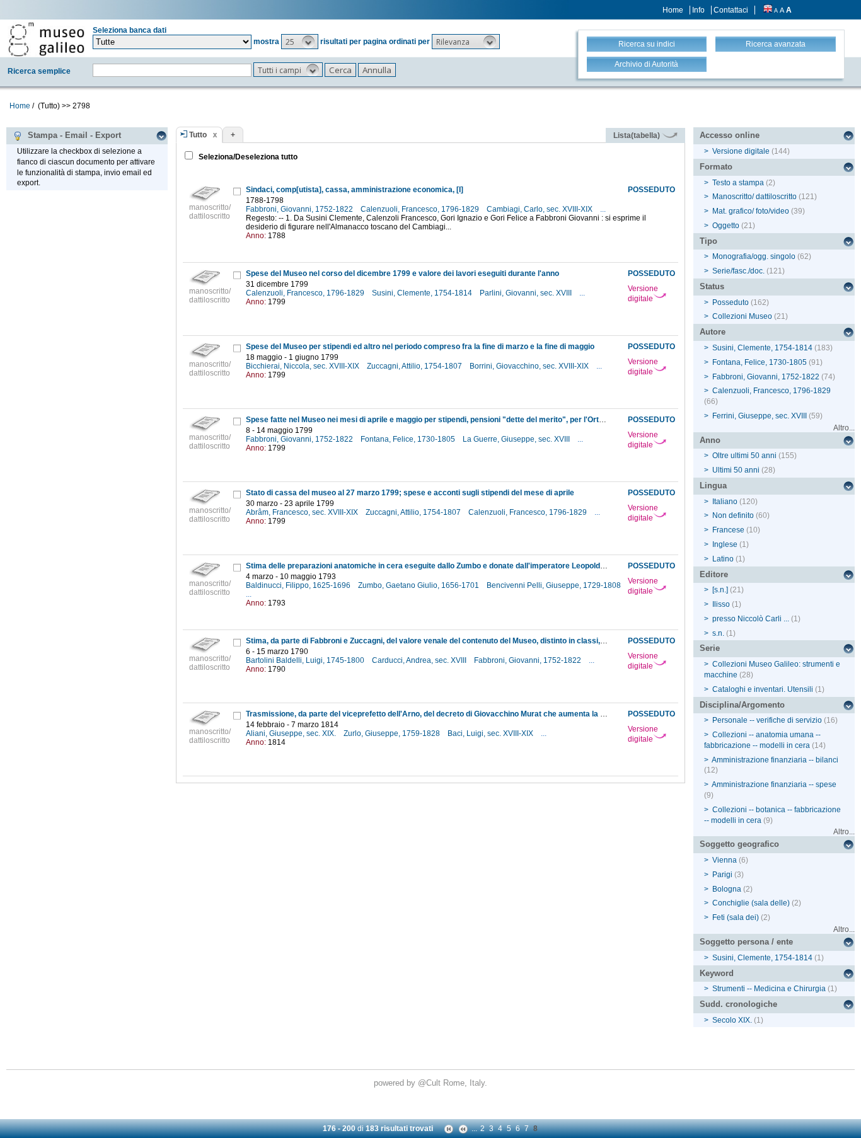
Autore (712, 331)
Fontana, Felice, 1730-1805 (409, 439)
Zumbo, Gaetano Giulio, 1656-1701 (419, 585)
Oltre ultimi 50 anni (744, 455)
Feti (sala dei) (735, 917)
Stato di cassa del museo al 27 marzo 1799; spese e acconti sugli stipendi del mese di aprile (410, 492)
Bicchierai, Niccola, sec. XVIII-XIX (303, 366)
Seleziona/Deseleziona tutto (247, 156)
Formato (716, 166)
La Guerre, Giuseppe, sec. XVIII (517, 439)
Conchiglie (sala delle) (751, 903)
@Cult (430, 1083)
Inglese (724, 544)
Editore (714, 574)
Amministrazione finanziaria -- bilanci (775, 760)
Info (698, 10)
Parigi (722, 874)
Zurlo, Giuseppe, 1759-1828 (393, 733)
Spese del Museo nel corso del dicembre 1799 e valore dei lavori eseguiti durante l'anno (402, 273)
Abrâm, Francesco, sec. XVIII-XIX (303, 512)
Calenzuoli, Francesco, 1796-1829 (421, 209)
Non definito (733, 515)
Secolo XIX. (732, 1020)
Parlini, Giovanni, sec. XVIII (527, 293)
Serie (710, 648)
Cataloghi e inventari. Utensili (762, 689)
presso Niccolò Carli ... (750, 618)
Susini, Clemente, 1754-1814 (423, 293)
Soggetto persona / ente (746, 941)
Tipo (708, 241)
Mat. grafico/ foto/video (750, 211)
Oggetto (725, 225)
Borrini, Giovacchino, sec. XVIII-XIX (530, 366)
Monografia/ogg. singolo (753, 256)
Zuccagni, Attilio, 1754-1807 (415, 366)
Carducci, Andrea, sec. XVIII (420, 660)
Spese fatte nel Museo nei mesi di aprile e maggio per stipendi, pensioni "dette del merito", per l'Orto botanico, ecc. (450, 419)
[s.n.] (720, 589)
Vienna (724, 860)
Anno (710, 440)
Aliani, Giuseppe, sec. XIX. (292, 733)
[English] (767, 10)
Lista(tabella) (637, 135)
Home (672, 10)
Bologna (726, 889)
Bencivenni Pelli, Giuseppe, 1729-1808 (555, 585)
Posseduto (730, 302)
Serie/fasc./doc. (738, 271)
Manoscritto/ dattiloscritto (754, 196)
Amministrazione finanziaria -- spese (774, 784)
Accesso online (730, 135)
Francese (728, 530)
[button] (299, 41)
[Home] (46, 39)
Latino (723, 559)
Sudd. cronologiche (738, 1004)
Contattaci (731, 10)
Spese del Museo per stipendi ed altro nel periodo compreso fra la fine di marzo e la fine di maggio (420, 346)
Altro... (844, 427)
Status (712, 286)
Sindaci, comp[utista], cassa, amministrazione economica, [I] (354, 189)
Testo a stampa (738, 182)
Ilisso (721, 604)
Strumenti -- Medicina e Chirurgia (769, 988)
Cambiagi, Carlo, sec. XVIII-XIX (540, 209)
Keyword (717, 973)
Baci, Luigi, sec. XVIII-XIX (491, 733)
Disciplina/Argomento (742, 705)
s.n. (718, 633)
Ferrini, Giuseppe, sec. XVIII (759, 415)
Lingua (713, 485)
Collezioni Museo (742, 316)
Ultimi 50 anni (736, 470)
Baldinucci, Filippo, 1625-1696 (299, 585)
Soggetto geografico (739, 844)
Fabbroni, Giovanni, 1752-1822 (300, 209)
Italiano (724, 501)
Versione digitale (643, 293)
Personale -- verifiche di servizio (767, 720)
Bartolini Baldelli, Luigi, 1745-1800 (306, 660)
